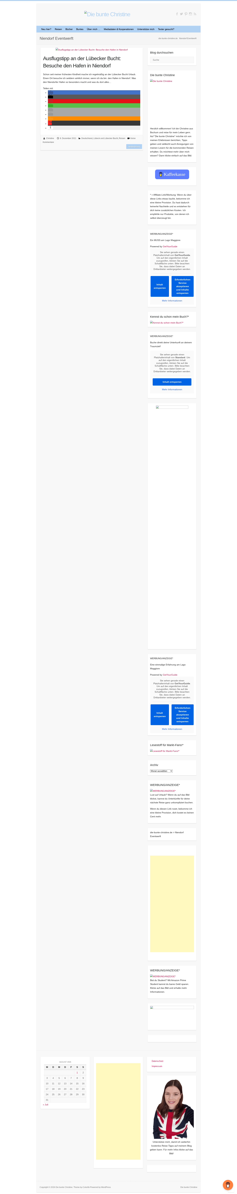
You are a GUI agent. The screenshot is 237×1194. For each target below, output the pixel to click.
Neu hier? (46, 29)
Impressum (157, 1066)
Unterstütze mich (145, 29)
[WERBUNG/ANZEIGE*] (163, 791)
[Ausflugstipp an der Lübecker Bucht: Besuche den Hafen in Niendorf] (91, 50)
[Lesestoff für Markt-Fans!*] (164, 751)
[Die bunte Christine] (172, 101)
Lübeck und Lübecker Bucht (106, 138)
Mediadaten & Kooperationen (119, 29)
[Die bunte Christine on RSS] (195, 14)
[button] (50, 92)
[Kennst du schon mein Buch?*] (166, 322)
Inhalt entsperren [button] (160, 286)
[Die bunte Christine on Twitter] (181, 14)
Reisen (58, 29)
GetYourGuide (170, 246)
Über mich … (93, 29)
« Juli (45, 1104)
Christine (50, 138)
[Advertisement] (172, 904)
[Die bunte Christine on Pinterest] (186, 14)
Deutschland (87, 138)
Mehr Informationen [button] (172, 300)
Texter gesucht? (166, 29)
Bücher (69, 29)
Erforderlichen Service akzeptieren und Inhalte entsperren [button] (182, 286)
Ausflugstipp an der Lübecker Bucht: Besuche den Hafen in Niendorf (82, 62)
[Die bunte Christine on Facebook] (177, 14)
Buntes (79, 29)
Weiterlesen (134, 146)
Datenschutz (157, 1061)
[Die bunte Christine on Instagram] (190, 14)
